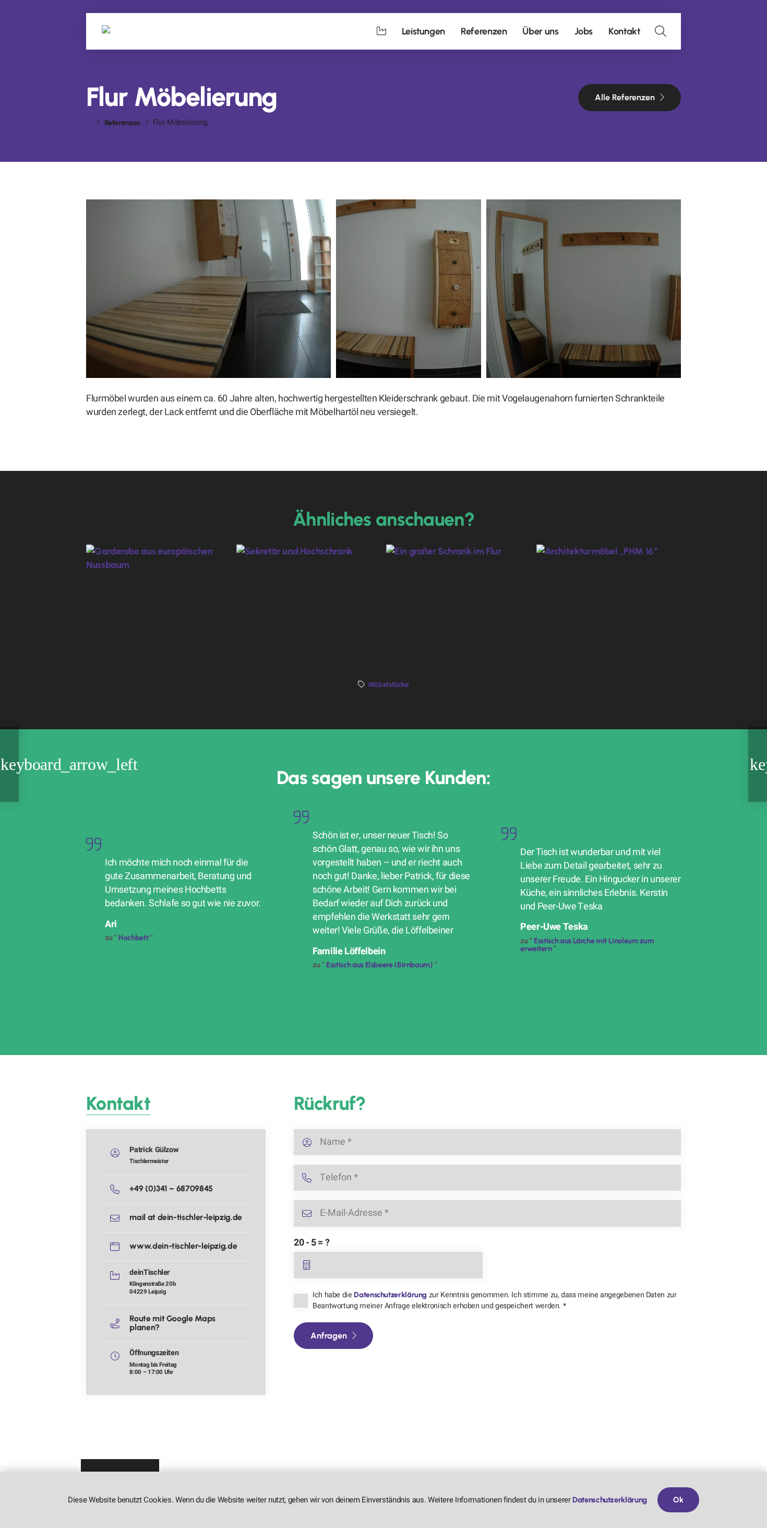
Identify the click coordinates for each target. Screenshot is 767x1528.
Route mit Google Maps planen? (172, 1322)
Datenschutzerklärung (390, 1294)
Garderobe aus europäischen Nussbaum (154, 599)
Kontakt (118, 1103)
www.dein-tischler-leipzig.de (183, 1246)
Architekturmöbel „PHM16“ (601, 605)
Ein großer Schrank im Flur (449, 605)
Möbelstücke (388, 684)
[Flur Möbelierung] (208, 288)
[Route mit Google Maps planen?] (119, 1323)
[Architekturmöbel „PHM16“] (608, 592)
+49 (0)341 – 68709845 (170, 1188)
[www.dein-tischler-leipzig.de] (119, 1246)
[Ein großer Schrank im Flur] (458, 592)
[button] (660, 31)
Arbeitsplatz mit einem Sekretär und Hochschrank (300, 599)
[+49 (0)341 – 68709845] (119, 1189)
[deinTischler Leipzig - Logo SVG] (143, 31)
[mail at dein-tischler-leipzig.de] (119, 1218)
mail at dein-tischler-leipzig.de (185, 1217)
